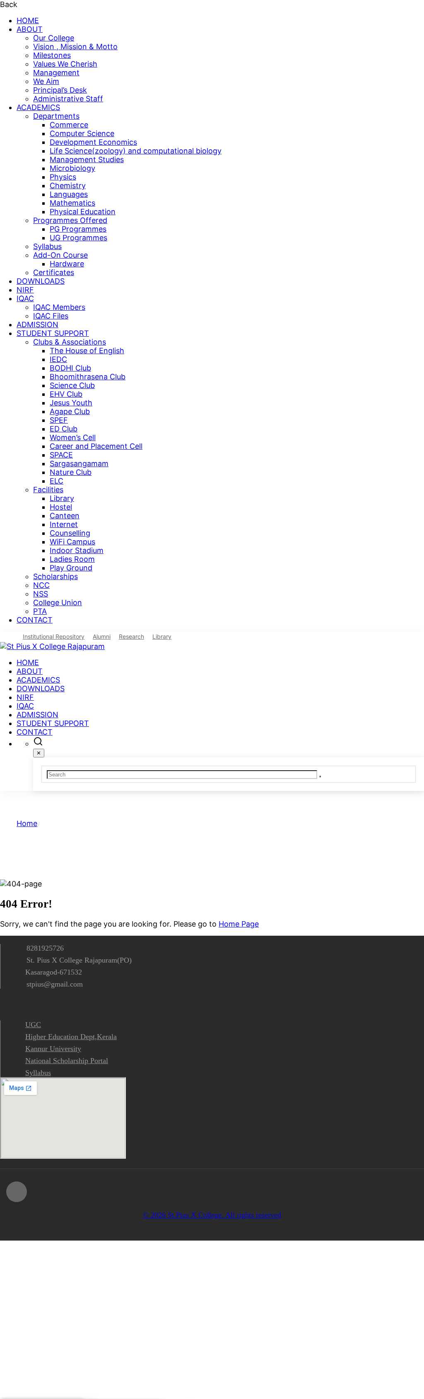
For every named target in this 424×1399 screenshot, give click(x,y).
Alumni (102, 636)
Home (27, 823)
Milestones (52, 55)
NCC (41, 585)
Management (56, 72)
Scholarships (55, 576)
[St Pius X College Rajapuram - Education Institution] (52, 646)
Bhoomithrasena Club (87, 376)
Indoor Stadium (77, 550)
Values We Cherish (65, 64)
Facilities (48, 489)
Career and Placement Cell (96, 446)
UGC (33, 1025)
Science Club (72, 385)
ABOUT (30, 29)
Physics (63, 176)
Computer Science (82, 133)
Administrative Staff (68, 98)
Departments (56, 116)
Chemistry (68, 185)
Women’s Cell (73, 437)
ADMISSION (37, 324)
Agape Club (70, 411)
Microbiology (72, 168)
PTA (40, 611)
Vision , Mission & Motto (75, 46)
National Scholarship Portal (66, 1060)
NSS (40, 593)
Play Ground (71, 567)
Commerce (69, 124)
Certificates (53, 272)
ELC (56, 481)
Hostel (61, 507)
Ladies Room (72, 559)
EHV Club (66, 394)
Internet (64, 524)
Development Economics (93, 142)
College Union (57, 602)
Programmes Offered (70, 220)
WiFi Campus (72, 541)
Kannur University (53, 1048)
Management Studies (87, 159)
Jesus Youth (71, 402)
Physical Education (83, 211)
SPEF (59, 420)
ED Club (63, 428)
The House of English (87, 350)
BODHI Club (70, 368)
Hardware (67, 263)
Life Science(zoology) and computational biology (136, 150)
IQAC (25, 298)
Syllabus (47, 246)
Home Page (239, 924)
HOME (28, 20)
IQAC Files (50, 315)
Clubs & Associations (69, 342)
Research (131, 636)
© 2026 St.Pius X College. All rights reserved (212, 1215)
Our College (53, 38)
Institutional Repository (53, 636)
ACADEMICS (38, 107)
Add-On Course (60, 255)
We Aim (46, 81)
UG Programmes (78, 237)
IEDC (58, 359)
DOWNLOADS (41, 281)
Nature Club (71, 472)
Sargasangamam (79, 463)
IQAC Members (59, 307)
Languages (69, 194)
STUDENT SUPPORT (53, 333)
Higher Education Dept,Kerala (71, 1036)
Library (62, 498)
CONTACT (35, 620)
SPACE (61, 454)
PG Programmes (78, 229)
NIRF (25, 289)
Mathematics (72, 203)
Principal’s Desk (60, 90)
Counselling (70, 533)
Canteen (65, 515)
